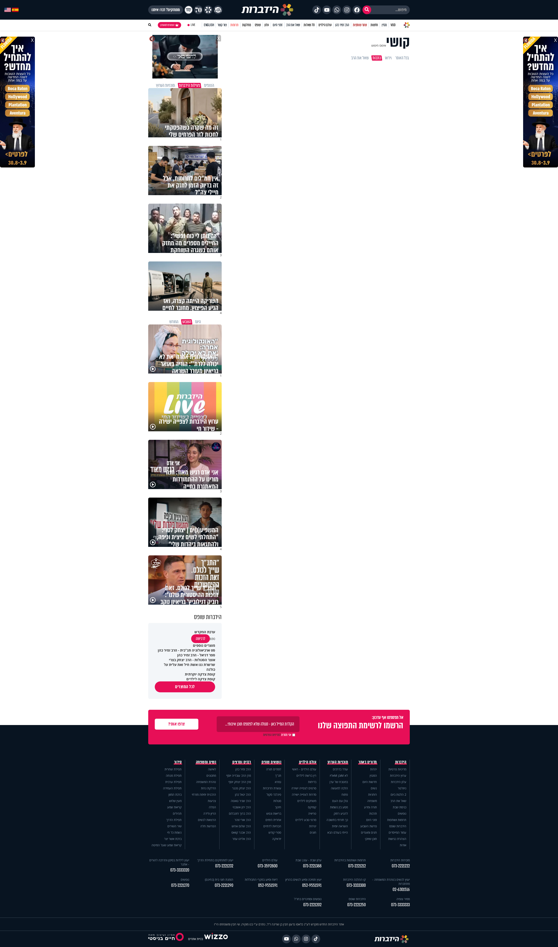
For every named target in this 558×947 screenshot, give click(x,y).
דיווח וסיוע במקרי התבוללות (261, 879)
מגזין (384, 24)
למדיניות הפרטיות (272, 734)
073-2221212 (357, 866)
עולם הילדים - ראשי (304, 769)
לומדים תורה (273, 769)
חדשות (374, 24)
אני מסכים (277, 734)
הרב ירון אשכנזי (242, 807)
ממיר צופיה (403, 899)
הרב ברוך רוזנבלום (240, 813)
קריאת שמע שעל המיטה (166, 845)
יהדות (373, 769)
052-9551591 (312, 885)
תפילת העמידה (172, 788)
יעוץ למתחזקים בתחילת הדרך (215, 860)
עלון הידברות (398, 782)
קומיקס (312, 807)
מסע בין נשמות (339, 807)
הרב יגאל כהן (243, 794)
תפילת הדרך (174, 820)
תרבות (373, 813)
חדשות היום (369, 782)
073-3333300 (356, 885)
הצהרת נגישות (397, 839)
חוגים (313, 832)
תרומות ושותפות (396, 820)
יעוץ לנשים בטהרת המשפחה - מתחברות (391, 881)
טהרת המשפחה (206, 782)
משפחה (372, 801)
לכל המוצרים (185, 687)
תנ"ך (278, 775)
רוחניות (372, 794)
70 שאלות (309, 24)
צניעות (212, 801)
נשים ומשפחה (206, 762)
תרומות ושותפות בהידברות (350, 860)
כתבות (376, 58)
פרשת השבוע (368, 826)
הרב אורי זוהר (243, 820)
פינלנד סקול (274, 794)
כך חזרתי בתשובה (337, 820)
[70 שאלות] (198, 9)
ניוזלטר (402, 788)
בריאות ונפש (273, 813)
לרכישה (200, 639)
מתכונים (211, 775)
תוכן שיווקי (371, 839)
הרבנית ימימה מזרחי (204, 794)
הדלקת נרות (208, 788)
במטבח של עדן (339, 782)
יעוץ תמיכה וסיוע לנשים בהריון (303, 879)
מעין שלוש (175, 801)
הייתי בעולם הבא (337, 832)
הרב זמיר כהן (342, 24)
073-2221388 (312, 866)
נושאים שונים (271, 762)
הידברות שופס (397, 826)
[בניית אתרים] (216, 939)
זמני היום (277, 24)
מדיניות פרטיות (397, 769)
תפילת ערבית (173, 782)
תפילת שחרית (173, 769)
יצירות (312, 826)
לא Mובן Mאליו (339, 775)
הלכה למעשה (339, 788)
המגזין (373, 775)
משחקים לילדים (306, 801)
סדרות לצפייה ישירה (304, 794)
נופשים (402, 813)
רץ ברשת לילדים (306, 775)
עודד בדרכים (340, 769)
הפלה (212, 807)
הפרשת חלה (208, 826)
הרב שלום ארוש (241, 826)
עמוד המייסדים (397, 832)
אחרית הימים (273, 820)
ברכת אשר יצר (173, 839)
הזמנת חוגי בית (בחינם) (219, 879)
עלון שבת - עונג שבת (309, 860)
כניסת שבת (399, 807)
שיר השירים (174, 826)
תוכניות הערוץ (338, 762)
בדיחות (312, 782)
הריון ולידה (209, 813)
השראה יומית (340, 826)
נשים (374, 788)
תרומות (234, 24)
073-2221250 (356, 905)
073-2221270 (180, 885)
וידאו (388, 58)
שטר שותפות (360, 24)
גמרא (278, 782)
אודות (403, 845)
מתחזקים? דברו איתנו (165, 10)
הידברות (401, 762)
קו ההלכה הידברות (354, 879)
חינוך (278, 807)
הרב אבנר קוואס (241, 832)
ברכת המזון (175, 794)
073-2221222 (401, 866)
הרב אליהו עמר (241, 839)
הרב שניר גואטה (241, 801)
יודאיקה (276, 839)
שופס (258, 24)
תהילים (177, 813)
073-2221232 (224, 866)
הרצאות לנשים (207, 820)
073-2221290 (224, 885)
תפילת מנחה (174, 775)
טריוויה (312, 813)
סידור (178, 762)
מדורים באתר (368, 762)
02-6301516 (401, 889)
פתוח (345, 794)
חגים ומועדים (369, 832)
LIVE (193, 25)
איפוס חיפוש (378, 45)
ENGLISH (209, 24)
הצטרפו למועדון (167, 25)
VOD (393, 24)
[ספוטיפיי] (188, 9)
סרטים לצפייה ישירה (303, 788)
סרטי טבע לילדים (305, 820)
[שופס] (208, 9)
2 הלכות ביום (398, 794)
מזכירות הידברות (400, 860)
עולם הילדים (325, 24)
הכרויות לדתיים (272, 826)
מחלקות (246, 24)
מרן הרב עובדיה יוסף (238, 775)
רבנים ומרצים (241, 762)
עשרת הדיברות (272, 788)
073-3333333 (400, 905)
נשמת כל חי (174, 832)
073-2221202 (312, 905)
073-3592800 (267, 866)
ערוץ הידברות (398, 775)
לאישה (212, 769)
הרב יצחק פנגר (241, 788)
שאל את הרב (293, 24)
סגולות (277, 801)
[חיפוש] (366, 9)
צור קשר (222, 24)
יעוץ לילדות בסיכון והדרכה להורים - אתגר (169, 862)
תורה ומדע (370, 807)
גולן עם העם (340, 801)
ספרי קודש (275, 832)
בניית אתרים (195, 939)
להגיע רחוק (341, 813)
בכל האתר (402, 58)
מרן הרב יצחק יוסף (239, 782)
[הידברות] (267, 10)
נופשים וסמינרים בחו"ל (308, 899)
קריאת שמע (174, 807)
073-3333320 (179, 870)
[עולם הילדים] (218, 9)
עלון (266, 24)
